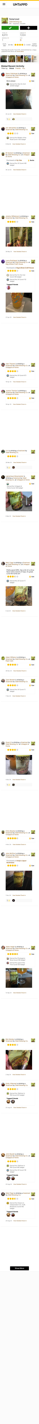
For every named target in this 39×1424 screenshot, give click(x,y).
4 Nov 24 (8, 844)
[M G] (13, 784)
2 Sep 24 (8, 1074)
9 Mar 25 (8, 516)
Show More (20, 51)
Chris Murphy (10, 831)
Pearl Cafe (9, 661)
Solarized (9, 75)
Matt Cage (9, 563)
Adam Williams (11, 657)
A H (7, 451)
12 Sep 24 (8, 992)
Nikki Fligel (10, 1193)
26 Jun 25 (8, 169)
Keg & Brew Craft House (14, 264)
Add (28, 28)
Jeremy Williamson (12, 216)
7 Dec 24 (8, 696)
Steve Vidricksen (12, 73)
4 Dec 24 (8, 779)
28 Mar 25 (9, 462)
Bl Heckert (9, 153)
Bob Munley (10, 1039)
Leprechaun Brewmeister (14, 476)
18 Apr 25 (8, 381)
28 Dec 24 (9, 671)
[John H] (13, 119)
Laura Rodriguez (11, 260)
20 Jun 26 (8, 114)
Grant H (8, 742)
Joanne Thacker (11, 391)
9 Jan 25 (8, 611)
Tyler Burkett (10, 680)
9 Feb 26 (8, 144)
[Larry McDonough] (13, 900)
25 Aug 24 (9, 1107)
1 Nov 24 (8, 895)
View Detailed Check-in (19, 114)
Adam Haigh (10, 947)
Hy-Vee (19, 160)
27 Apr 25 (8, 317)
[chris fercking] (13, 467)
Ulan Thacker (10, 364)
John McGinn (10, 853)
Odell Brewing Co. (15, 22)
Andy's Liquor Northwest (16, 861)
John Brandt (10, 1154)
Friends (18, 68)
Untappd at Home (12, 77)
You (23, 68)
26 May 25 (9, 251)
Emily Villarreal (11, 1083)
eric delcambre (11, 128)
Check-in (10, 28)
